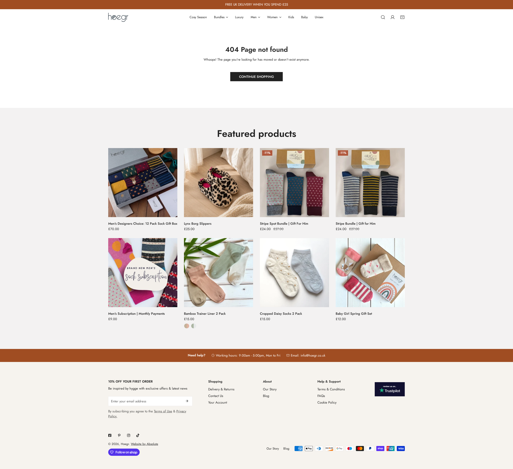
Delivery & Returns (221, 389)
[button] (402, 17)
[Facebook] (110, 435)
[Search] (383, 17)
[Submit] (187, 401)
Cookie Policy (326, 402)
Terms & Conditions (331, 389)
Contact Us (215, 395)
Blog (266, 395)
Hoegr (125, 444)
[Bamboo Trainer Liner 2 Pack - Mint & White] (193, 326)
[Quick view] (169, 212)
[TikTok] (138, 435)
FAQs (321, 395)
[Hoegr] (118, 17)
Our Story (270, 389)
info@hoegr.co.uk (313, 355)
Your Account (217, 402)
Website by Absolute (144, 444)
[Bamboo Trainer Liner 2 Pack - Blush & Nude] (186, 326)
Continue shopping (256, 76)
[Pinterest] (119, 435)
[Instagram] (128, 435)
